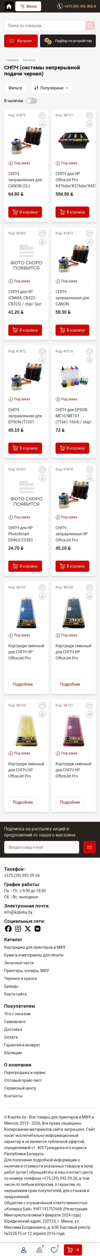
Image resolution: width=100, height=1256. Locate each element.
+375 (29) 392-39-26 (22, 875)
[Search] (90, 25)
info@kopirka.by (18, 912)
